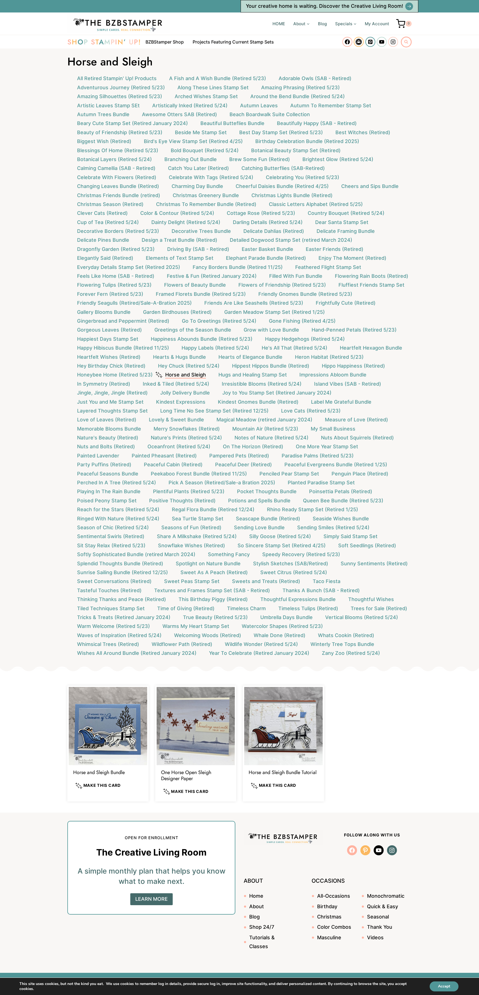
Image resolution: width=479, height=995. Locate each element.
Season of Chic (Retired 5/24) (113, 527)
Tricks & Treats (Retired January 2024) (123, 617)
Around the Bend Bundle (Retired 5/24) (297, 96)
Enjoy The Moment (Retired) (352, 258)
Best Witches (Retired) (362, 132)
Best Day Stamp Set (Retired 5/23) (281, 132)
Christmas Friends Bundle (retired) (118, 195)
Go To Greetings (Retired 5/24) (219, 321)
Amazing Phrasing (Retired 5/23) (300, 87)
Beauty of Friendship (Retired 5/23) (119, 132)
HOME (278, 23)
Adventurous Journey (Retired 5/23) (121, 87)
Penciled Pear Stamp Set (289, 474)
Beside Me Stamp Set (201, 132)
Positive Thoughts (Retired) (182, 500)
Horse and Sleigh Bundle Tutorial (283, 772)
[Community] (359, 42)
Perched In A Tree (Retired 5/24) (116, 482)
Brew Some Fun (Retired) (259, 159)
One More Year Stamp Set (327, 446)
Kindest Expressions (180, 402)
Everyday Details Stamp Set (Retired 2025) (128, 267)
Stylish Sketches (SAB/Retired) (290, 563)
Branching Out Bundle (190, 159)
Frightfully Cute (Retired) (346, 303)
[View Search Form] (406, 42)
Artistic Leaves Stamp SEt (108, 105)
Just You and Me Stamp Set (110, 402)
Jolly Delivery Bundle (185, 393)
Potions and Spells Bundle (259, 500)
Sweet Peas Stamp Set (192, 581)
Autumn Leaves (259, 105)
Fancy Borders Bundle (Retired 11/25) (238, 267)
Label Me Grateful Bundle (341, 402)
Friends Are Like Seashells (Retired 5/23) (253, 303)
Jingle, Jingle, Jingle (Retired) (112, 393)
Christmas (329, 917)
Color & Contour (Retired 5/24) (177, 213)
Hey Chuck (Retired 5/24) (189, 366)
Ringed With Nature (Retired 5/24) (118, 518)
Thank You (379, 927)
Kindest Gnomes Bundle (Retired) (258, 402)
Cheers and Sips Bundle (370, 186)
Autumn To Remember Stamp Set (330, 105)
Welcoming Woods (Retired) (207, 635)
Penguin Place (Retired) (360, 474)
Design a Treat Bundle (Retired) (179, 240)
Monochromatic (385, 896)
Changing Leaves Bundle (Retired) (118, 186)
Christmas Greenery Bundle (206, 195)
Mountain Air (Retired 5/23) (265, 429)
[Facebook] (347, 42)
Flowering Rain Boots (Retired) (371, 276)
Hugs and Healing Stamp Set (252, 375)
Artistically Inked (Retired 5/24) (190, 105)
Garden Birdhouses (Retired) (177, 312)
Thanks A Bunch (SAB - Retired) (321, 590)
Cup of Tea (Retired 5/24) (108, 222)
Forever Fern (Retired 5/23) (110, 294)
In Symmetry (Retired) (103, 384)
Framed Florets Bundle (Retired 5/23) (201, 294)
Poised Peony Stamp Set (107, 500)
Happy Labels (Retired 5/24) (215, 348)
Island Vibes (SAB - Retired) (347, 384)
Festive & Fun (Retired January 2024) (212, 276)
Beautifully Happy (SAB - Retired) (317, 123)
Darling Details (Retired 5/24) (268, 222)
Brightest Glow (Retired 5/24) (337, 159)
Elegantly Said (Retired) (105, 258)
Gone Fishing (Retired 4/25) (302, 321)
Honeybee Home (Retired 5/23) (115, 375)
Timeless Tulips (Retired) (308, 608)
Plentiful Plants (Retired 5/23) (189, 491)
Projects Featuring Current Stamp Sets (233, 42)
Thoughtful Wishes (371, 599)
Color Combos (334, 927)
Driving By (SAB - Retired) (198, 249)
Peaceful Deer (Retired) (243, 464)
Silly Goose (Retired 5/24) (280, 536)
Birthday (327, 906)
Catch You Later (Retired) (198, 168)
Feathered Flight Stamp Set (328, 267)
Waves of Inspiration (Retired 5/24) (119, 635)
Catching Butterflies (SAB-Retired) (283, 168)
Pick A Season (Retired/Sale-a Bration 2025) (222, 482)
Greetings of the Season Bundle (192, 330)
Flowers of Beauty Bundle (195, 285)
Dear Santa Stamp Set (341, 222)
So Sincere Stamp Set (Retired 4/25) (282, 545)
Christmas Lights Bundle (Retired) (292, 195)
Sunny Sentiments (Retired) (374, 563)
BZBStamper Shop (165, 42)
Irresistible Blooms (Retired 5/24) (262, 384)
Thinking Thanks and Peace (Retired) (121, 599)
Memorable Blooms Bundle (109, 429)
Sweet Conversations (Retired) (114, 581)
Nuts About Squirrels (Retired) (357, 438)
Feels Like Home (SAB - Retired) (115, 276)
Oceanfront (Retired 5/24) (178, 446)
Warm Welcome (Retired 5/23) (113, 626)
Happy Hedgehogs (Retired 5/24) (305, 339)
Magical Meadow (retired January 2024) (264, 420)
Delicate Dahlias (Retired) (273, 231)
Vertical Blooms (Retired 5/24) (361, 617)
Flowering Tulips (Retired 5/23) (114, 285)
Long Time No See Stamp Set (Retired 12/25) (214, 411)
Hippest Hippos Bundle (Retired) (270, 366)
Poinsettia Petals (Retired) (340, 491)
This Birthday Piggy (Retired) (213, 599)
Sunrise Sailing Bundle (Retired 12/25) (122, 572)
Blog (322, 23)
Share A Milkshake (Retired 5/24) (197, 536)
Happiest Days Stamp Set (107, 339)
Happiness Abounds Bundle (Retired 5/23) (202, 339)
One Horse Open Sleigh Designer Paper (186, 775)
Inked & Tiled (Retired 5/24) (176, 384)
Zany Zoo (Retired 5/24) (351, 653)
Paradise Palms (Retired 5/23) (318, 456)
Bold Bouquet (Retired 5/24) (205, 150)
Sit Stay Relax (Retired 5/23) (111, 545)
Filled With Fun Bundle (295, 276)
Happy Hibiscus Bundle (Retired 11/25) (123, 348)
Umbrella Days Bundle (286, 617)
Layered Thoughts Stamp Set (112, 411)
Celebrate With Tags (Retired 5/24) (211, 177)
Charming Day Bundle (197, 186)
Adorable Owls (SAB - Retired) (315, 78)
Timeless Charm (246, 608)
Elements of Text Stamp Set (179, 258)
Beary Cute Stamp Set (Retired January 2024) (132, 123)
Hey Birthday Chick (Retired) (111, 366)
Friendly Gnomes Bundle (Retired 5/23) (305, 294)
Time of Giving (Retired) (186, 608)
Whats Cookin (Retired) (346, 635)
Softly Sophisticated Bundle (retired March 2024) (136, 554)
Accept (444, 986)
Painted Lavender (98, 456)
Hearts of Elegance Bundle (250, 357)
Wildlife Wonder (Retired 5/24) (261, 644)
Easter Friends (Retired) (334, 249)
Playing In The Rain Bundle (109, 491)
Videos (375, 937)
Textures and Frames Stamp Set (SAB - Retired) (212, 590)
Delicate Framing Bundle (346, 231)
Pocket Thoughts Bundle (267, 491)
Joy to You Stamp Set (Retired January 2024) (277, 393)
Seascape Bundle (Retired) (268, 518)
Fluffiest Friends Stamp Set (371, 285)
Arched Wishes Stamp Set (206, 96)
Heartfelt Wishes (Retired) (109, 357)
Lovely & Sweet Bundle (176, 420)
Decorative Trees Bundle (201, 231)
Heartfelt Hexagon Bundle (371, 348)
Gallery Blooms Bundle (104, 312)
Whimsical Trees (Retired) (108, 644)
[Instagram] (393, 42)
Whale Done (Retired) (279, 635)
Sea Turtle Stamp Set (197, 518)
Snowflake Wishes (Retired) (191, 545)
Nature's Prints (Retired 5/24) (186, 438)
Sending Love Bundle (259, 527)
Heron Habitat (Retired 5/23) (329, 357)
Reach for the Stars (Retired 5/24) (118, 509)
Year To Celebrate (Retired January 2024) (259, 653)
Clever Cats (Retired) (102, 213)
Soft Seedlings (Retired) (367, 545)
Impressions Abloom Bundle (332, 375)
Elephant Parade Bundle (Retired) (266, 258)
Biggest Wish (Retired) (104, 141)
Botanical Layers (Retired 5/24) (114, 159)
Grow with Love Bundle (271, 330)
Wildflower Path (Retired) (182, 644)
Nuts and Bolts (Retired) (106, 446)
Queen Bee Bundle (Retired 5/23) (343, 500)
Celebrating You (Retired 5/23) (302, 177)
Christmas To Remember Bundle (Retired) (206, 204)
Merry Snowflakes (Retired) (187, 429)
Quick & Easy (382, 906)
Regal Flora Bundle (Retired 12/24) (213, 509)
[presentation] (108, 726)
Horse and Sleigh (185, 375)
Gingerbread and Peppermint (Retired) (123, 321)
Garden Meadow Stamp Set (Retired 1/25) (274, 312)
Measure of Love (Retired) (356, 420)
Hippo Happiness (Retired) (353, 366)
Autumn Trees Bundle (103, 114)
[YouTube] (382, 42)
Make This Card (101, 785)
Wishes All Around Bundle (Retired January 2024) (137, 653)
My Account (377, 23)
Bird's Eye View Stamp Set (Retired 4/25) (193, 141)
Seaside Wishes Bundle (341, 518)
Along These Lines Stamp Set (213, 87)
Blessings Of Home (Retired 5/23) (117, 150)
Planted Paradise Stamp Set (321, 482)
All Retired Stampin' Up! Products (117, 78)
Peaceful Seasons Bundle (107, 474)
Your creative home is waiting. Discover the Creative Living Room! (324, 6)
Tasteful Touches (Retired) (109, 590)
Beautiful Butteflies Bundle (232, 123)
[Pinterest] (370, 42)
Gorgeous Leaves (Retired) (109, 330)
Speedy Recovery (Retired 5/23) (301, 554)
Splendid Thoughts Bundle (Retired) (120, 563)
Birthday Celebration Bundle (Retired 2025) (307, 141)
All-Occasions (333, 896)
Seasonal (378, 917)
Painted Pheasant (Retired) (164, 456)
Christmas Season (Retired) (110, 204)
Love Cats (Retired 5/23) (311, 411)
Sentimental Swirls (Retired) (110, 536)
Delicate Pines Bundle (103, 240)
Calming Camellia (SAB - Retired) (116, 168)
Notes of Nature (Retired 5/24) (272, 438)
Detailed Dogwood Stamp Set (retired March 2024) (291, 240)
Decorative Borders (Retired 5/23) (118, 231)
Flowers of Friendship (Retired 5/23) (282, 285)
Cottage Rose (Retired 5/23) (261, 213)
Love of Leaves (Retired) (106, 420)
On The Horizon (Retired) (253, 446)
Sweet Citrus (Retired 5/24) (293, 572)
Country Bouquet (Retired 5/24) (346, 213)
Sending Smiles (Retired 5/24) (333, 527)
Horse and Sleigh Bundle (99, 772)
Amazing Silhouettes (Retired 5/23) (119, 96)
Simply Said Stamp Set (350, 536)
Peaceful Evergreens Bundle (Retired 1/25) (335, 464)
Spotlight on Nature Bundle (208, 563)
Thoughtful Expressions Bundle (298, 599)
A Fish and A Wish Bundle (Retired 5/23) (217, 78)
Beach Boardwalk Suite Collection (270, 114)
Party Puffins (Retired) (104, 464)
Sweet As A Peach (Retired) (214, 572)
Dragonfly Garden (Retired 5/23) (116, 249)
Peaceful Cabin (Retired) (173, 464)
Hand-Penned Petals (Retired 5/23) (354, 330)
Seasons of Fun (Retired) (191, 527)
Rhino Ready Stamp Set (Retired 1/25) (312, 509)
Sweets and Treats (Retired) (266, 581)
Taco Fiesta (326, 581)
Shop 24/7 (261, 927)
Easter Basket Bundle (267, 249)
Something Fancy (229, 554)
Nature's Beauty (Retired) (107, 438)
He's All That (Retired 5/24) (294, 348)
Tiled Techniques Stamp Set (111, 608)
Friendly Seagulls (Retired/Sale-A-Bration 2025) (134, 303)
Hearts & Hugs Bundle (179, 357)
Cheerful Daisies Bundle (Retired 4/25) (282, 186)
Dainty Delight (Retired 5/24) (185, 222)
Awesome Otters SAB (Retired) (179, 114)
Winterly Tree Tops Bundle (342, 644)
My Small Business (333, 429)
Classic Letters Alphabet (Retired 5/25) (316, 204)
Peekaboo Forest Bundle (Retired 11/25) (199, 474)
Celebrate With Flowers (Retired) (116, 177)
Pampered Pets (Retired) (239, 456)
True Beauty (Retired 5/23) (215, 617)
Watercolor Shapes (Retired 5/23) (282, 626)
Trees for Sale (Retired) (379, 608)
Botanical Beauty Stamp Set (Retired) (296, 150)
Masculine (329, 937)
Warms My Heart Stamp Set (195, 626)
